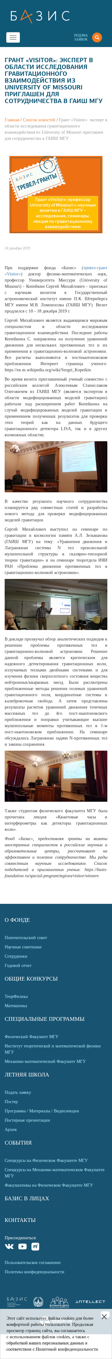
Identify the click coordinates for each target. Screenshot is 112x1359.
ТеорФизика (16, 996)
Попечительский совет (26, 937)
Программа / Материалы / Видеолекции (42, 1111)
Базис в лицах (27, 1198)
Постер (11, 1101)
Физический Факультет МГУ (31, 1036)
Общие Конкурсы (31, 979)
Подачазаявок (81, 37)
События (18, 1143)
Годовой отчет (18, 965)
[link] (38, 1305)
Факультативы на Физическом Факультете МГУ (49, 1185)
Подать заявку (18, 1092)
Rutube (35, 1247)
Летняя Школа (27, 1075)
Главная (12, 120)
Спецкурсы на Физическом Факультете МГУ (46, 1160)
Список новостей (39, 120)
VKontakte (9, 1247)
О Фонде (17, 920)
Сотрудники (16, 956)
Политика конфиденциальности (34, 1272)
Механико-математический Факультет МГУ (45, 1061)
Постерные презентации (27, 1120)
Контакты (20, 1220)
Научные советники (23, 947)
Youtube (22, 1247)
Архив (11, 1129)
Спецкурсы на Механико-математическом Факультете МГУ (55, 1172)
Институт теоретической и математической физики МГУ (53, 1049)
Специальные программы (45, 1019)
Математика (16, 1005)
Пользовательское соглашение (33, 1262)
